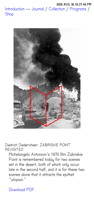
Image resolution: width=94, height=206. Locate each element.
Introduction (15, 9)
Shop (9, 14)
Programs (78, 9)
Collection (57, 9)
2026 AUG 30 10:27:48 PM (73, 4)
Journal (38, 9)
